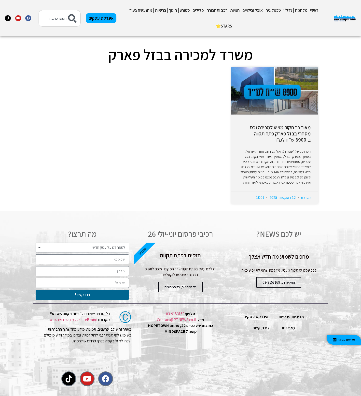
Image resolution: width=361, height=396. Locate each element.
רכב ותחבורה (217, 10)
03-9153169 (175, 313)
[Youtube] (18, 18)
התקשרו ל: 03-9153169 (279, 282)
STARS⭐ (224, 26)
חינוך (173, 10)
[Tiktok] (8, 18)
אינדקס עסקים (256, 316)
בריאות (160, 10)
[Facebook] (28, 18)
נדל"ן (287, 10)
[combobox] (60, 18)
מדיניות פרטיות (291, 316)
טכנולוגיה (273, 10)
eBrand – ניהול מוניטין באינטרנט (73, 319)
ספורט (185, 10)
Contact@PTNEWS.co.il (176, 319)
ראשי (314, 10)
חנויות (235, 10)
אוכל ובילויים (252, 10)
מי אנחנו (287, 328)
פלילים (198, 10)
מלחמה (301, 10)
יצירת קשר (262, 328)
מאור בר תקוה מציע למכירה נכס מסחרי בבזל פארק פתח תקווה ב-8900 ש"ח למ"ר (280, 133)
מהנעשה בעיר (140, 10)
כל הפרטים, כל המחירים (180, 287)
